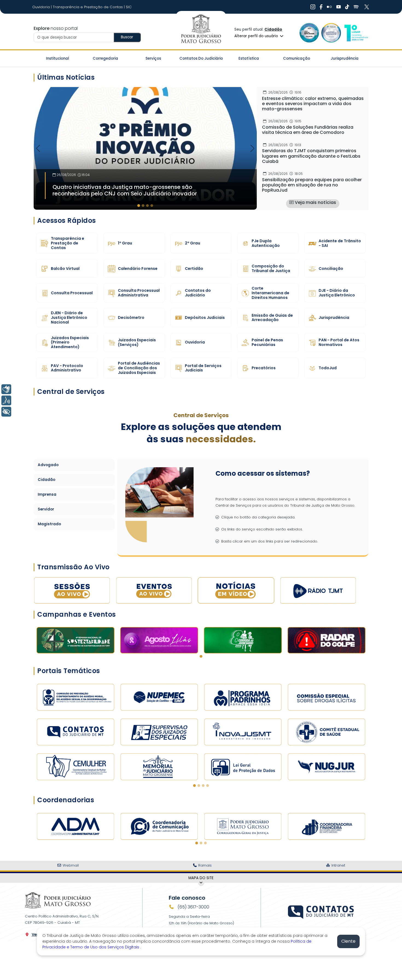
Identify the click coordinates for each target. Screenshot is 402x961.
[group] (145, 148)
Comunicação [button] (296, 58)
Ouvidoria (41, 7)
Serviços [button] (153, 58)
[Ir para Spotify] (356, 7)
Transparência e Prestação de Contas (88, 7)
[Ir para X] (367, 7)
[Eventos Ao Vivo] (154, 590)
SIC (129, 7)
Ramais (204, 865)
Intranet (337, 865)
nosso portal (56, 28)
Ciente (348, 941)
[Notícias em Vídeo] (236, 590)
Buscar (127, 37)
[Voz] (6, 400)
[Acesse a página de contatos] (321, 911)
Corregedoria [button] (105, 58)
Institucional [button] (57, 58)
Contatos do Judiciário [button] (201, 58)
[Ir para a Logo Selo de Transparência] (331, 32)
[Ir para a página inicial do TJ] (58, 900)
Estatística (248, 58)
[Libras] (6, 389)
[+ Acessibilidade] (6, 412)
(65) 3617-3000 (192, 907)
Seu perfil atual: (258, 29)
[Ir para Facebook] (321, 7)
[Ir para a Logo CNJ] (355, 32)
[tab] (138, 205)
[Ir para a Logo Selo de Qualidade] (309, 32)
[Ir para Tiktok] (347, 7)
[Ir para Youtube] (338, 7)
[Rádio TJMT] (318, 590)
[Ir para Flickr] (329, 7)
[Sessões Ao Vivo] (72, 590)
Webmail (70, 865)
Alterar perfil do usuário (256, 36)
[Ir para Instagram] (312, 7)
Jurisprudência (345, 58)
